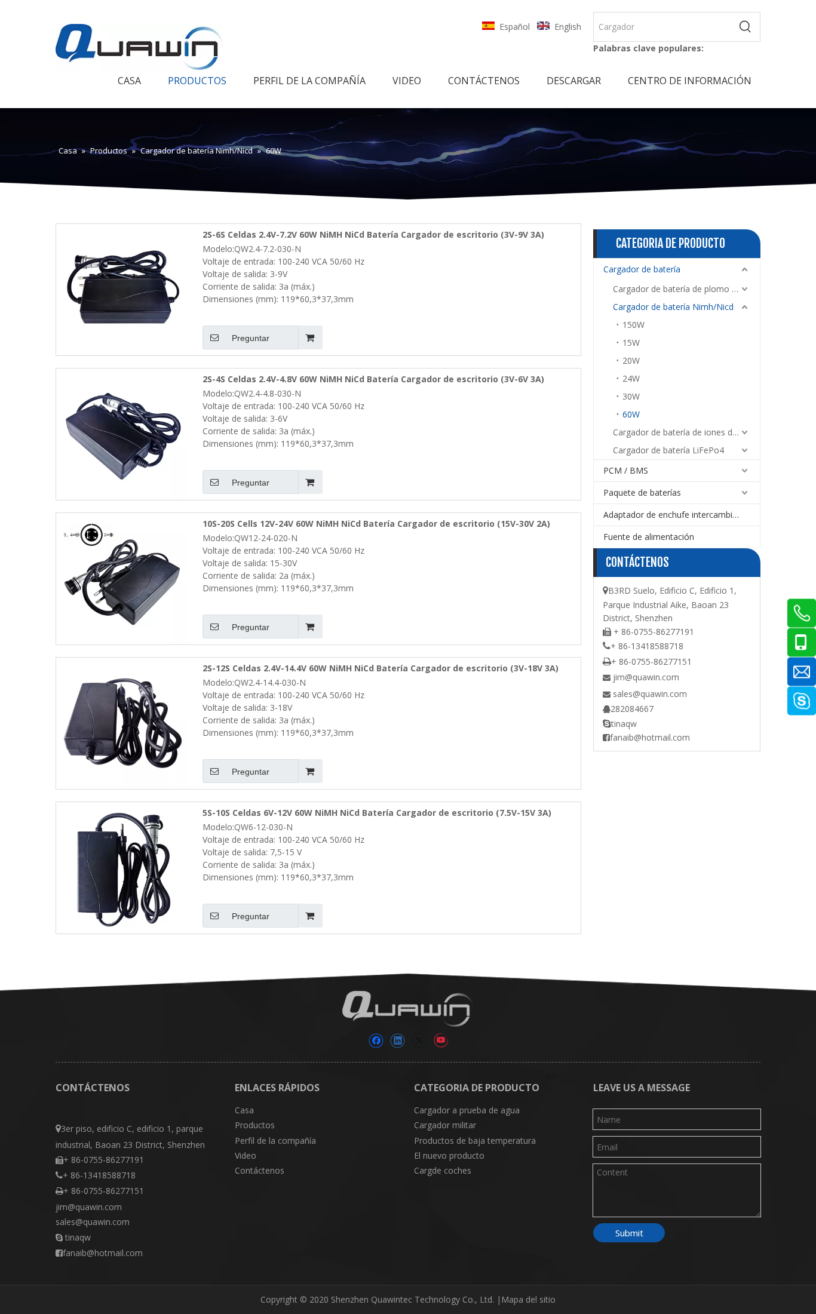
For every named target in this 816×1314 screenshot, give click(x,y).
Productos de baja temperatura (475, 1140)
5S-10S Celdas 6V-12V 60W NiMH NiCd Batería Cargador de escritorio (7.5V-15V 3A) (377, 812)
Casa (244, 1110)
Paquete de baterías (642, 492)
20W (631, 360)
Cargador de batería (641, 269)
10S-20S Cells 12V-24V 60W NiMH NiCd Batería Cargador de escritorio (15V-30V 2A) (376, 523)
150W (633, 324)
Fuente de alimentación (648, 536)
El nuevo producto (449, 1155)
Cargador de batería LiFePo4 (668, 450)
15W (631, 342)
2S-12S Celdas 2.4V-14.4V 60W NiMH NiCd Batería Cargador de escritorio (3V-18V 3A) (381, 668)
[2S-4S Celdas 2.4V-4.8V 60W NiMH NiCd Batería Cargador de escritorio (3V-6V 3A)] (122, 433)
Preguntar (250, 338)
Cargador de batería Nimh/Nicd (673, 306)
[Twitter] (419, 1040)
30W (631, 396)
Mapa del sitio (528, 1299)
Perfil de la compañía (275, 1140)
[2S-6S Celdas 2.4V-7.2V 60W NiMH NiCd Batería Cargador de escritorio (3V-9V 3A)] (122, 288)
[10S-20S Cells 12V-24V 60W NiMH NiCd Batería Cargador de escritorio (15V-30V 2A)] (122, 578)
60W (631, 414)
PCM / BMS (625, 470)
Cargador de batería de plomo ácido (683, 288)
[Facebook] (376, 1040)
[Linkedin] (397, 1040)
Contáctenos (259, 1170)
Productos (255, 1125)
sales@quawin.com (650, 693)
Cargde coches (442, 1170)
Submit (629, 1233)
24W (631, 378)
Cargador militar (445, 1125)
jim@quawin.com (646, 677)
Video (245, 1155)
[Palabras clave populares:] (745, 27)
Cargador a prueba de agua (467, 1110)
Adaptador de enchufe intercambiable (675, 514)
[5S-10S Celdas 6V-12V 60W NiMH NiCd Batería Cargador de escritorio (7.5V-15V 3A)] (122, 867)
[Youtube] (440, 1040)
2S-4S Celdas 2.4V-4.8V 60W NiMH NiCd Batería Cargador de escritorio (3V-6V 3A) (373, 379)
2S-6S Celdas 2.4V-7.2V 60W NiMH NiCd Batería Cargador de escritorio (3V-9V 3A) (373, 234)
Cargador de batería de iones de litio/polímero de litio (686, 432)
